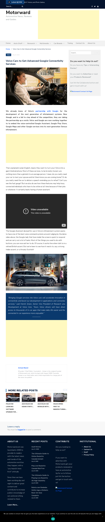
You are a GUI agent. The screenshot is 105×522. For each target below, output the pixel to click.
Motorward (18, 12)
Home (8, 43)
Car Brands (58, 43)
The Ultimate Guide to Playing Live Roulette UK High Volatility (40, 478)
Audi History (36, 447)
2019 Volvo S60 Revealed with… (44, 405)
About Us (91, 43)
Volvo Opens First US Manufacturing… (60, 406)
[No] (102, 517)
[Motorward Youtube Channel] (98, 6)
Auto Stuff (18, 43)
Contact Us (80, 43)
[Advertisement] (68, 24)
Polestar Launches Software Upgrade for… (11, 408)
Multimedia (44, 43)
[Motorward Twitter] (95, 6)
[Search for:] (12, 6)
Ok (53, 519)
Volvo (8, 55)
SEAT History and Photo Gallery (34, 2)
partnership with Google (47, 111)
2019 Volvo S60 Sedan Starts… (28, 405)
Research (31, 43)
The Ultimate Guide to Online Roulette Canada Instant (40, 456)
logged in (21, 430)
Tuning (70, 43)
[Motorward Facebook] (92, 6)
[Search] (22, 6)
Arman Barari (23, 368)
